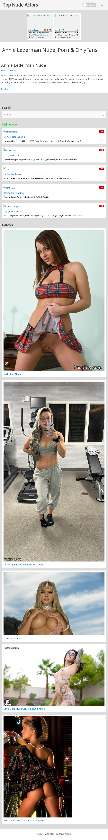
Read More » (7, 88)
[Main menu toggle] (102, 5)
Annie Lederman (8, 70)
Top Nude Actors (20, 5)
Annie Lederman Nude (23, 65)
